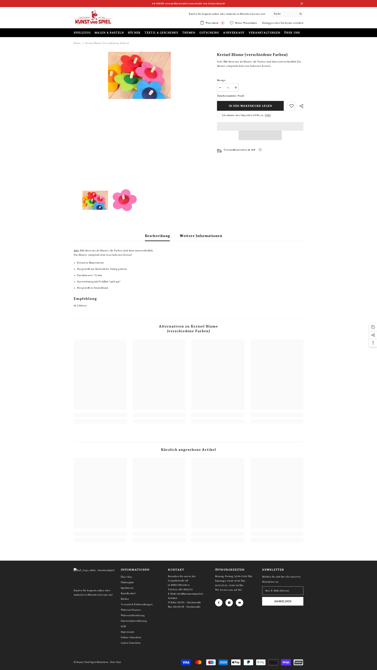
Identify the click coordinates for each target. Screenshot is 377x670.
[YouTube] (239, 602)
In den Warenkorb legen (250, 105)
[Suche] (287, 14)
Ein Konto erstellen (292, 23)
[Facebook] (218, 602)
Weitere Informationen (201, 236)
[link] (291, 106)
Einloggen (268, 23)
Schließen (301, 3)
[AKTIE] (299, 106)
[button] (260, 135)
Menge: (221, 80)
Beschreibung (157, 236)
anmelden (283, 601)
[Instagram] (229, 602)
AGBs (268, 115)
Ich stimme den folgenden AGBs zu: (243, 115)
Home (77, 43)
